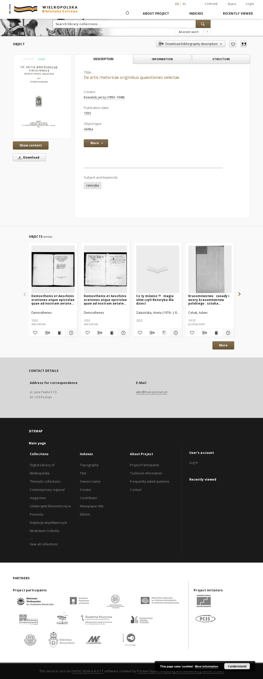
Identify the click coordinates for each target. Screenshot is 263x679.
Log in (193, 462)
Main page (37, 443)
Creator (85, 490)
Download (30, 157)
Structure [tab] (221, 59)
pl (184, 4)
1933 (87, 113)
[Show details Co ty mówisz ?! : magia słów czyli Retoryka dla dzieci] (175, 332)
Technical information (146, 473)
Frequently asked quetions (149, 481)
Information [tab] (162, 59)
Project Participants (144, 465)
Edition (85, 514)
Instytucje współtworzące (48, 522)
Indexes (196, 13)
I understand (237, 666)
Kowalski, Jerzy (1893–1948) (104, 97)
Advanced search (189, 32)
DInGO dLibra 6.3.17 (87, 671)
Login (250, 4)
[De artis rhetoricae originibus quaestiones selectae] (42, 96)
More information (206, 666)
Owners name (90, 481)
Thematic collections (45, 481)
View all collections (44, 544)
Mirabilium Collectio (44, 531)
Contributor (88, 498)
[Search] (203, 24)
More (223, 345)
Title (83, 473)
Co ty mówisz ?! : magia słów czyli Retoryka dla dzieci (155, 299)
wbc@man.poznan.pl (151, 392)
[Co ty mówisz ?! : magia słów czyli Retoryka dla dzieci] (157, 269)
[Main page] (127, 13)
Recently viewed (238, 13)
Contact (136, 490)
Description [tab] (103, 59)
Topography (89, 465)
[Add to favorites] (232, 44)
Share (232, 4)
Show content (31, 145)
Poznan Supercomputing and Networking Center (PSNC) (180, 671)
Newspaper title (92, 506)
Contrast (211, 4)
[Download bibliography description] (47, 332)
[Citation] (243, 44)
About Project (156, 13)
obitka (88, 129)
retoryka (92, 185)
